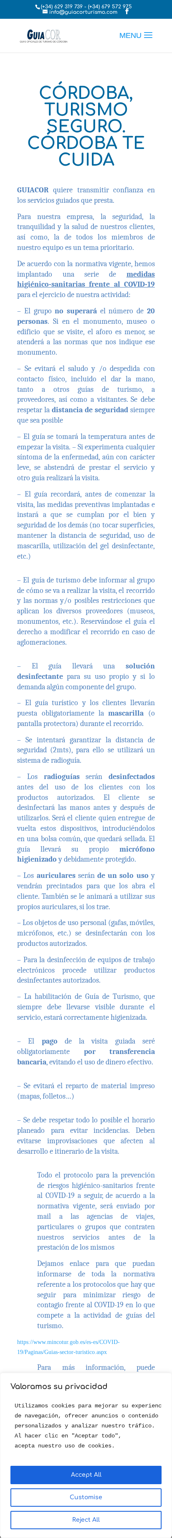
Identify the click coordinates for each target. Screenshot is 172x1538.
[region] (86, 1455)
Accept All (86, 1475)
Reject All (86, 1520)
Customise (86, 1497)
